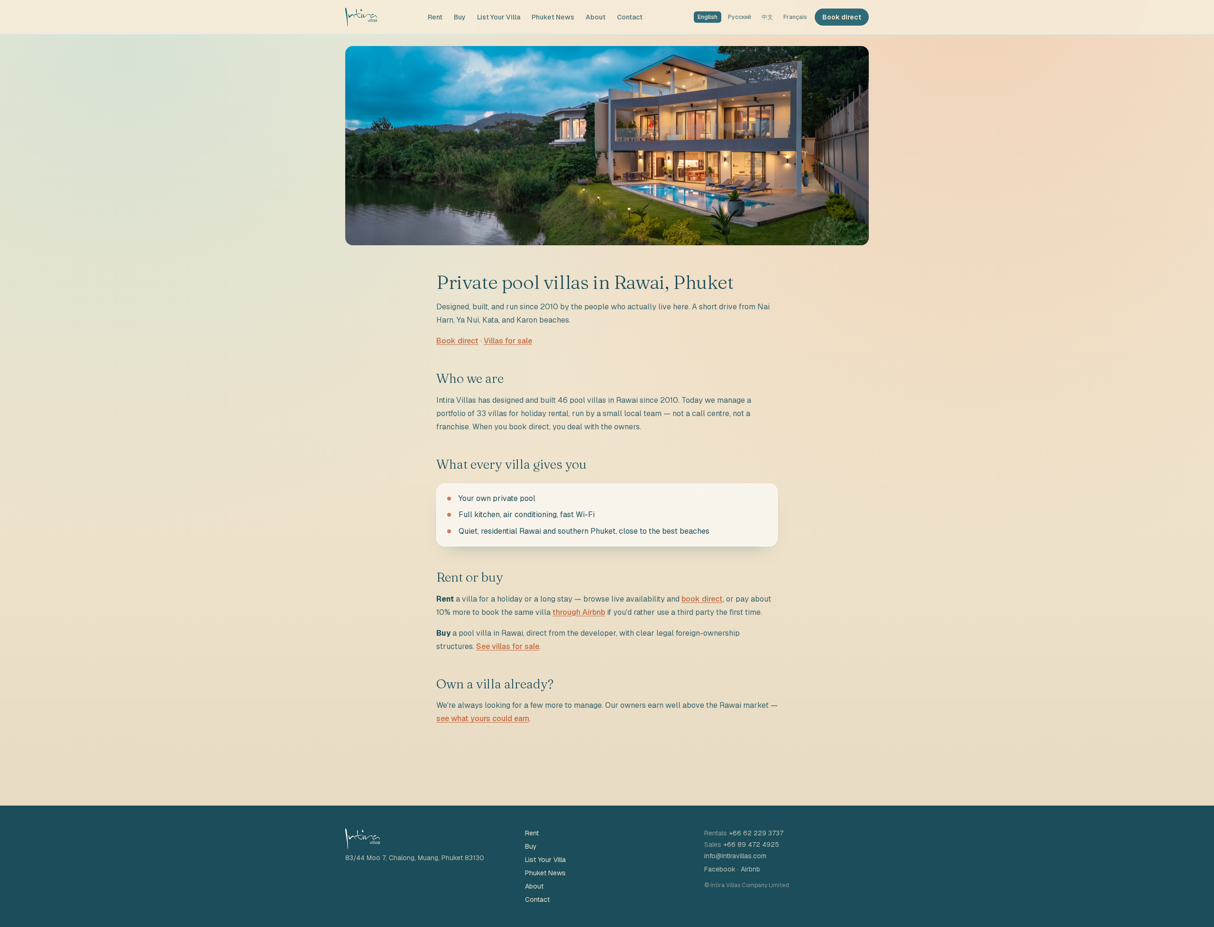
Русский (739, 17)
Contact (630, 17)
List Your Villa (498, 17)
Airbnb (750, 869)
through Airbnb (578, 612)
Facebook (720, 869)
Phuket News (553, 17)
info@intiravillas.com (735, 856)
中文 (767, 17)
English (707, 17)
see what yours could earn (482, 718)
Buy (460, 17)
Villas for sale (508, 341)
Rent (435, 17)
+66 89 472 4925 (751, 844)
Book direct (841, 17)
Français (795, 17)
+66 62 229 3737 (756, 833)
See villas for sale (507, 646)
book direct (702, 599)
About (596, 17)
